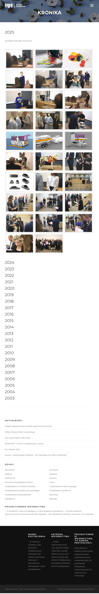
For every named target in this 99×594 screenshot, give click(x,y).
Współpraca (10, 499)
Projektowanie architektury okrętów (20, 486)
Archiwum (54, 470)
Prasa (52, 482)
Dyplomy (53, 474)
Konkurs (53, 478)
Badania (8, 474)
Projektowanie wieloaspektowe (18, 494)
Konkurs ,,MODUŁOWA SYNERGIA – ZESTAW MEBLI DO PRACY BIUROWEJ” (36, 455)
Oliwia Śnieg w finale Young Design (20, 432)
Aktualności (10, 470)
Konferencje (10, 478)
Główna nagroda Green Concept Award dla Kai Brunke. (28, 426)
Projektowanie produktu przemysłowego (22, 490)
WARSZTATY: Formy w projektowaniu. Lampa (24, 443)
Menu (92, 5)
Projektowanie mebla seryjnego (63, 486)
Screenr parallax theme (66, 589)
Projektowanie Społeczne (60, 490)
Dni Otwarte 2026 (12, 449)
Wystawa (53, 499)
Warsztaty (54, 494)
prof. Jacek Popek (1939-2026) (17, 438)
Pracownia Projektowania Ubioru (19, 482)
